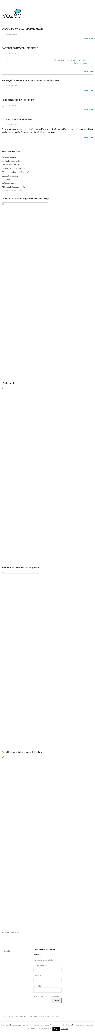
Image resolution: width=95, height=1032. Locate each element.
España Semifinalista (10, 176)
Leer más (64, 1029)
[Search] (27, 951)
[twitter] (91, 1017)
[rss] (79, 1017)
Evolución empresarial (17, 119)
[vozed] (12, 18)
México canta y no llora (12, 191)
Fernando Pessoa (80, 63)
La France (6, 179)
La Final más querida (11, 161)
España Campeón (9, 157)
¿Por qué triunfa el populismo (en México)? (30, 80)
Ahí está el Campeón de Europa (15, 187)
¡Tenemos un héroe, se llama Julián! (17, 172)
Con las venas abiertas (11, 164)
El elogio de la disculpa (18, 100)
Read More (88, 38)
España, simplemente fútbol (13, 168)
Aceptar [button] (56, 1029)
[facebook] (85, 1017)
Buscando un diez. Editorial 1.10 (22, 28)
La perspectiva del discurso (20, 48)
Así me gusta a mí (9, 183)
